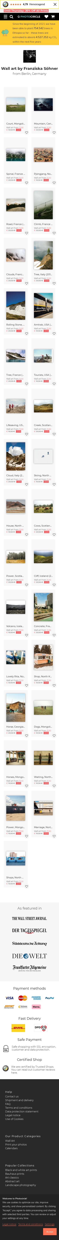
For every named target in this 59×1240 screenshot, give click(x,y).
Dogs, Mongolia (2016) (43, 726)
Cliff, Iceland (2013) (43, 575)
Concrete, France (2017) (43, 626)
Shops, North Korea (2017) (15, 877)
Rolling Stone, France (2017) (15, 324)
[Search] (11, 16)
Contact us (12, 1096)
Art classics (12, 1177)
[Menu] (5, 16)
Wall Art (10, 1140)
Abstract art (12, 1181)
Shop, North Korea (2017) (43, 676)
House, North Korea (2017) (15, 525)
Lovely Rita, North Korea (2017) (15, 676)
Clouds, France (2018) (15, 274)
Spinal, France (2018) (15, 173)
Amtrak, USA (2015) (43, 324)
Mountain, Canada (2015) (43, 123)
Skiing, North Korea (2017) (43, 475)
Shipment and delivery (19, 1100)
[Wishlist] (46, 16)
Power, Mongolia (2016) (15, 827)
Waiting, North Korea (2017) (43, 776)
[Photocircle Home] (29, 16)
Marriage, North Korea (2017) (43, 827)
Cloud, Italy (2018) (15, 475)
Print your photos (16, 1144)
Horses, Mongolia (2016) (15, 776)
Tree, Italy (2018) (43, 274)
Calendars (11, 1148)
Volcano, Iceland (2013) (15, 626)
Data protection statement (21, 1111)
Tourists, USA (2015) (43, 374)
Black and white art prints (21, 1170)
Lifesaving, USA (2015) (15, 425)
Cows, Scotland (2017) (43, 525)
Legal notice (12, 1115)
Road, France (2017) (15, 224)
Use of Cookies (14, 1119)
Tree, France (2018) (15, 374)
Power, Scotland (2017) (15, 575)
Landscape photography (20, 1185)
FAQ (7, 1104)
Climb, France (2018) (43, 224)
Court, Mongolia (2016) (15, 123)
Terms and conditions (18, 1107)
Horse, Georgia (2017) (15, 726)
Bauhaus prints (14, 1173)
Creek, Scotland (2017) (43, 425)
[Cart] (53, 16)
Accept (49, 1231)
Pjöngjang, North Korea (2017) (43, 173)
